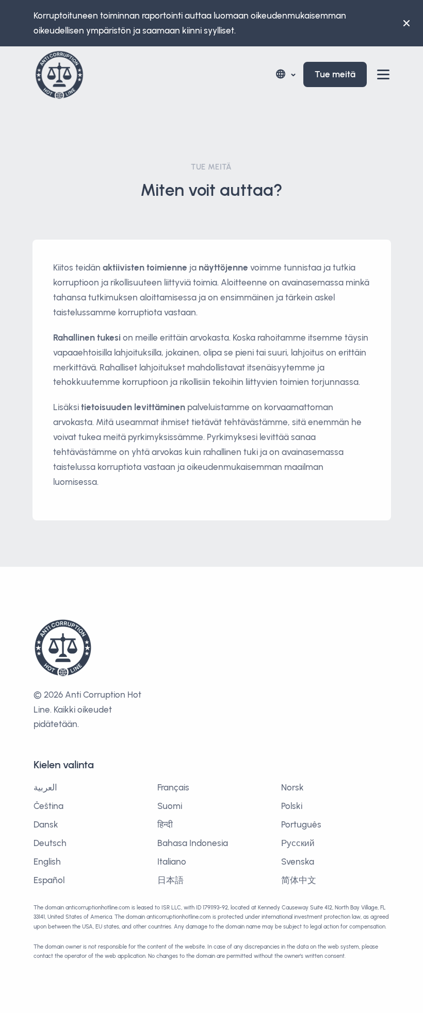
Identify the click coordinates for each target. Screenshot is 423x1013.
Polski (291, 806)
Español (49, 880)
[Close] (406, 23)
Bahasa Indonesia (192, 843)
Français (173, 787)
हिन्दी (165, 824)
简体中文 (298, 880)
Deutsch (50, 843)
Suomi (169, 806)
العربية (45, 787)
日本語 (170, 880)
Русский (298, 843)
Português (301, 824)
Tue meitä (335, 74)
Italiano (171, 861)
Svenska (297, 861)
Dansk (46, 824)
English (47, 861)
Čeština (48, 806)
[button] (285, 74)
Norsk (292, 787)
